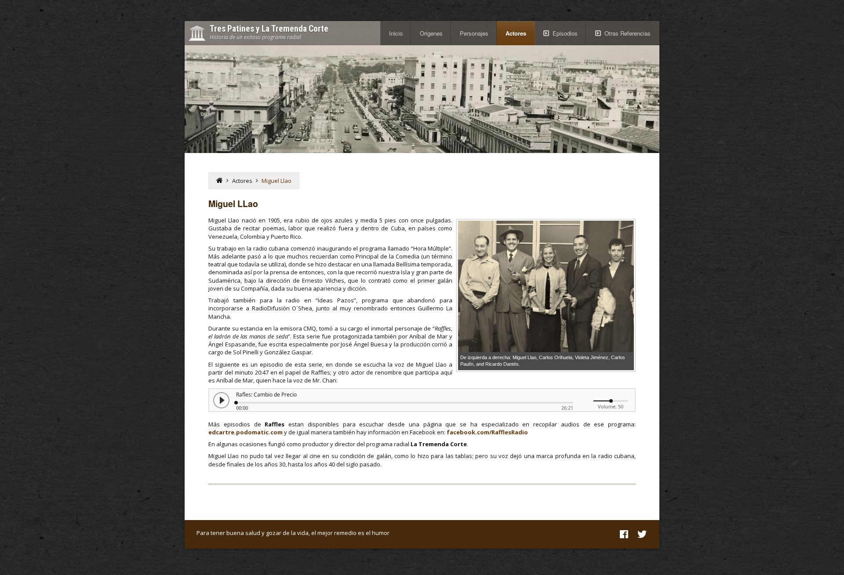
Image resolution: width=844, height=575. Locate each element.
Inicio (396, 33)
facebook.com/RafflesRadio (487, 432)
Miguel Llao (276, 181)
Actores (516, 33)
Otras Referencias (627, 33)
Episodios (565, 33)
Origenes (431, 33)
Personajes (474, 33)
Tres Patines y (269, 29)
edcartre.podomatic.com (245, 432)
